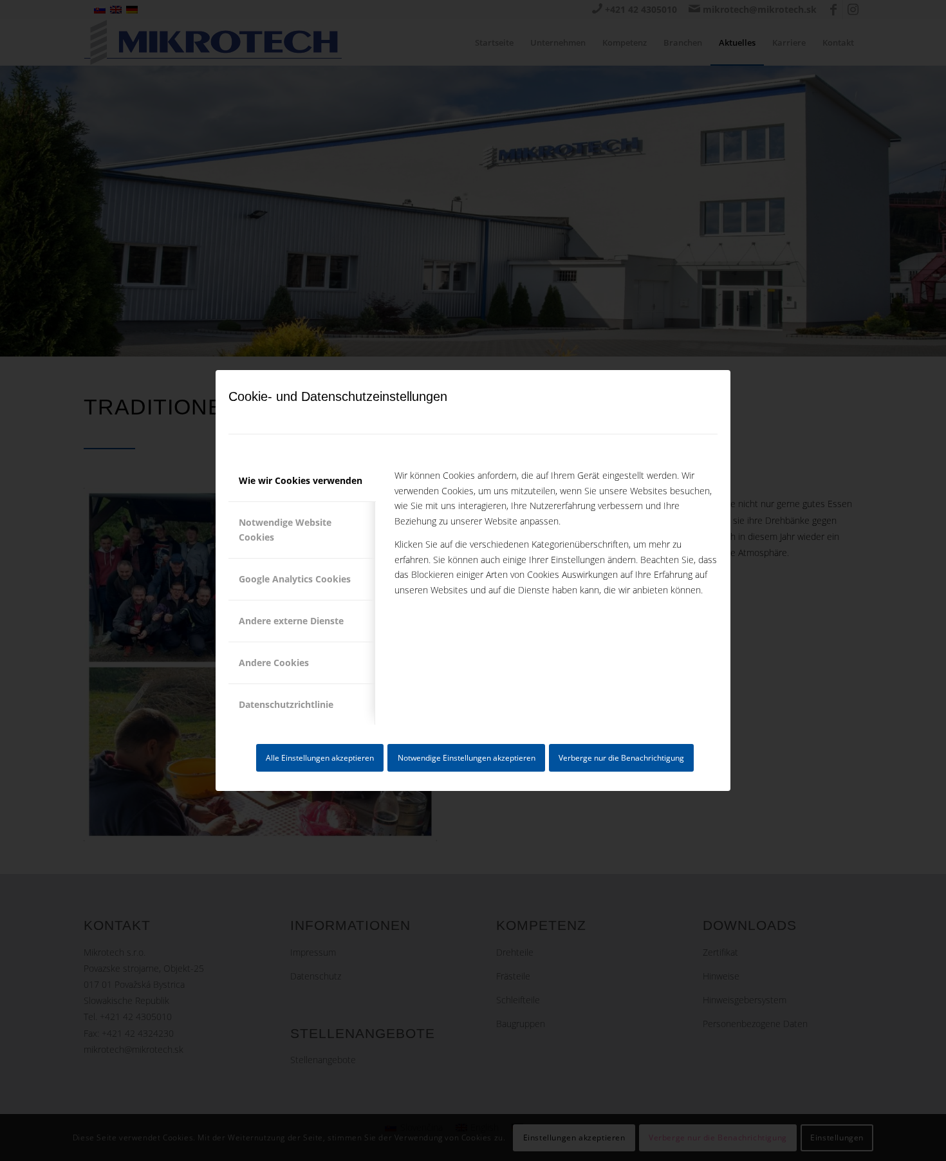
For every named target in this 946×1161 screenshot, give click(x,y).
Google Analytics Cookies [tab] (295, 579)
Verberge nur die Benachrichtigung (621, 757)
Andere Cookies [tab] (274, 662)
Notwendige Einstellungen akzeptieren (466, 757)
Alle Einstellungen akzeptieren (320, 757)
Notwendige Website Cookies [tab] (285, 530)
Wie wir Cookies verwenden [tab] (300, 480)
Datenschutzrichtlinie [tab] (286, 704)
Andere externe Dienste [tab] (291, 621)
